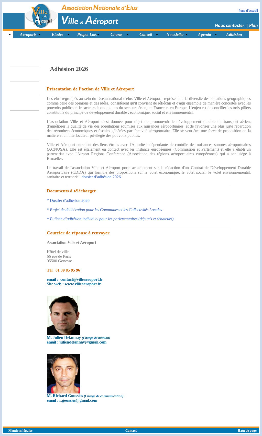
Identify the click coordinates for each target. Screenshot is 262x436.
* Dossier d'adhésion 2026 (68, 200)
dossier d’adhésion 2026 (101, 177)
